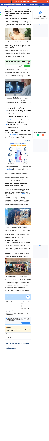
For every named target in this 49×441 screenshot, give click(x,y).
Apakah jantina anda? (9, 301)
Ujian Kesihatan (11, 9)
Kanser (25, 41)
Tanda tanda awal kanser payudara (12, 134)
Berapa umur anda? (9, 303)
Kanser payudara (8, 169)
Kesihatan (6, 9)
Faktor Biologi (10, 119)
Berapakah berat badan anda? (11, 308)
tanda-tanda (22, 193)
